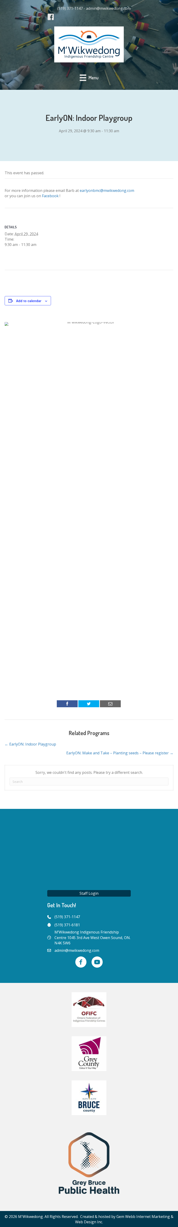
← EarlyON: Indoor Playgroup (30, 744)
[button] (89, 893)
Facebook (50, 195)
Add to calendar (28, 301)
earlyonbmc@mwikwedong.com (107, 190)
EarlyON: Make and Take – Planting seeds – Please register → (119, 753)
